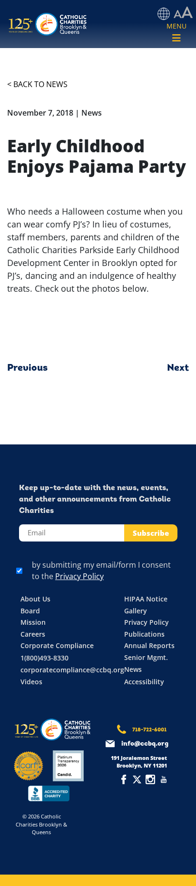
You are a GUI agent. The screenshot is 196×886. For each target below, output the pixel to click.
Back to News (40, 84)
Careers (32, 634)
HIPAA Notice (145, 598)
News (133, 669)
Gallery (135, 610)
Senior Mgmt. (146, 657)
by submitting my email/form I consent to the (101, 570)
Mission (33, 622)
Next (178, 368)
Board (30, 610)
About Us (35, 598)
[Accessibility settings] (183, 12)
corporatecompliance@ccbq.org (72, 669)
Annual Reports (149, 645)
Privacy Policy (79, 576)
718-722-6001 (149, 730)
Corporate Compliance (57, 645)
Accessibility (144, 681)
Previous (27, 368)
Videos (31, 681)
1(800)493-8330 (44, 657)
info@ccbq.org (144, 744)
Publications (144, 634)
